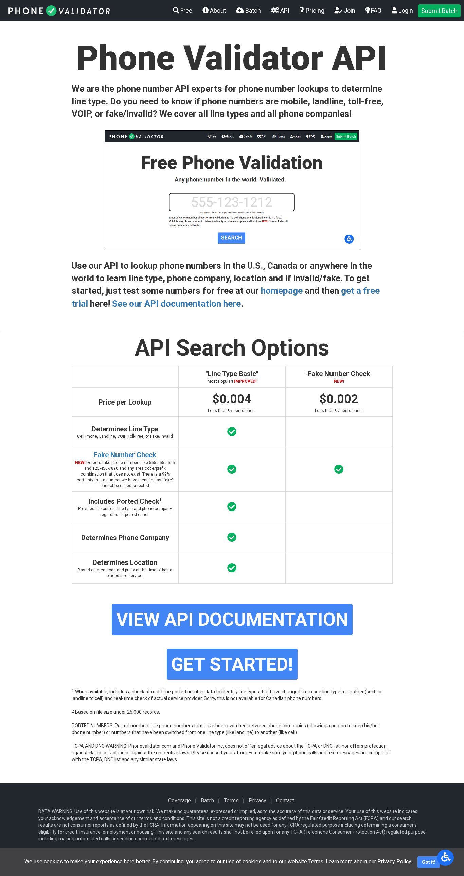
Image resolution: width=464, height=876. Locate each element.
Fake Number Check (125, 455)
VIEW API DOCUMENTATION (232, 619)
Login (405, 10)
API (284, 10)
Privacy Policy (394, 861)
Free (185, 10)
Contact (285, 800)
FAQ (375, 10)
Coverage (179, 800)
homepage (282, 291)
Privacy (257, 800)
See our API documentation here (176, 304)
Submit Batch (439, 10)
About (217, 10)
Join (348, 10)
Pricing (314, 10)
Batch (252, 10)
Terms (231, 800)
